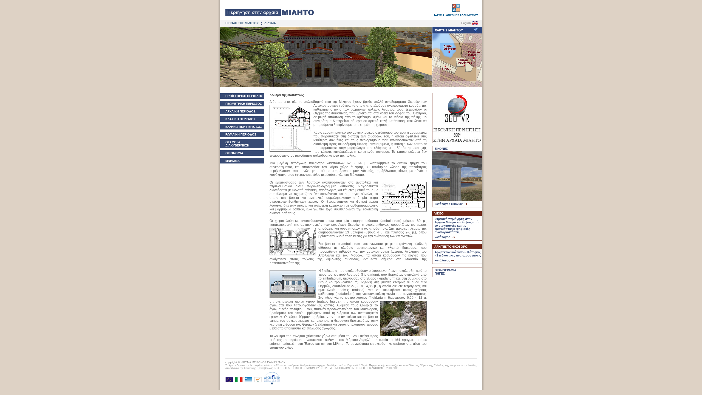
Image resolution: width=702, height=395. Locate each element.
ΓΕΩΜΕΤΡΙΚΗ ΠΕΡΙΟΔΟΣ (243, 103)
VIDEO (439, 213)
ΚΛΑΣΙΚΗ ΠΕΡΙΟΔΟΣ (240, 119)
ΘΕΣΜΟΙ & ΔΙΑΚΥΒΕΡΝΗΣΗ (237, 143)
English (466, 23)
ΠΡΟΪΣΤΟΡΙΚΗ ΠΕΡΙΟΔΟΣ (244, 96)
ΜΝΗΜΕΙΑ (232, 160)
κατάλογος (443, 237)
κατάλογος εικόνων (449, 203)
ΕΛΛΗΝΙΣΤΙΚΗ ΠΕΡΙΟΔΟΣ (243, 126)
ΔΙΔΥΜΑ (270, 23)
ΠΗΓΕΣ (440, 273)
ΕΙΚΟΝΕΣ (441, 148)
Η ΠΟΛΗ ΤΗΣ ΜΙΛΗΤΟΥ (242, 23)
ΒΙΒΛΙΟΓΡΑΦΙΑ (445, 270)
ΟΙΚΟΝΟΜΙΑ (234, 153)
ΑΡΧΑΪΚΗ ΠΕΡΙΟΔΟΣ (240, 111)
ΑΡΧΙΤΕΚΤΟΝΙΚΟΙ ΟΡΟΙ (451, 246)
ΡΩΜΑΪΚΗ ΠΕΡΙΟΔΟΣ (240, 134)
